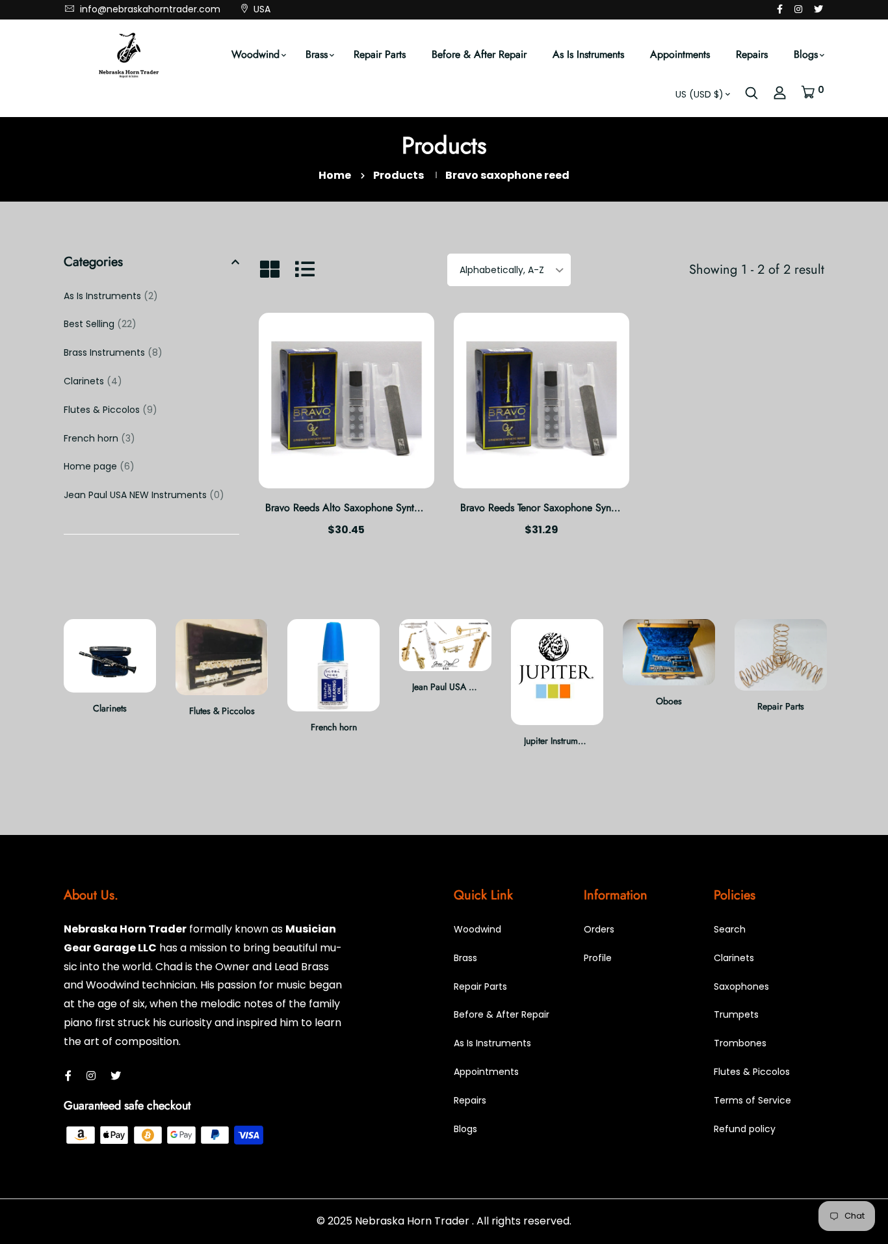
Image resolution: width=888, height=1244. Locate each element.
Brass (317, 54)
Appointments (680, 54)
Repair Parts (380, 54)
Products (398, 175)
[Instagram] (798, 9)
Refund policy (745, 1128)
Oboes (669, 701)
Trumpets (736, 1014)
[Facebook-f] (780, 9)
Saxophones (741, 986)
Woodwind (255, 54)
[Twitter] (818, 9)
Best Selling (100, 323)
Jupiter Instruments (558, 740)
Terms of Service (752, 1100)
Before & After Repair (479, 54)
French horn (99, 438)
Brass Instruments (113, 352)
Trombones (740, 1043)
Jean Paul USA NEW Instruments (144, 494)
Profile (598, 957)
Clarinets (93, 381)
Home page (99, 466)
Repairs (752, 54)
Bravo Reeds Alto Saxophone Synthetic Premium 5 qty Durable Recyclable (427, 507)
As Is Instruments (588, 54)
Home (335, 175)
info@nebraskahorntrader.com (148, 9)
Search (730, 929)
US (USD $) (699, 94)
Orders (599, 929)
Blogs (806, 54)
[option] (110, 677)
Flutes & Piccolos (110, 409)
